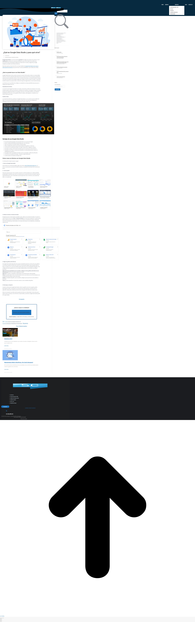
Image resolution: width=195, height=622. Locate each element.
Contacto (5, 406)
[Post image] (58, 51)
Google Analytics (8, 57)
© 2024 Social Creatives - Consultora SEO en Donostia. (11, 416)
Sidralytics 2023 (8, 338)
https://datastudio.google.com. (31, 165)
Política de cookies (24, 418)
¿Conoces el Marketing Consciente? (62, 67)
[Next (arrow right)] (1, 620)
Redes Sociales (59, 42)
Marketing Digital (15, 57)
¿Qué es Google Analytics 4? (61, 76)
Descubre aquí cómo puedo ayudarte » (21, 312)
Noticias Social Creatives (60, 40)
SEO (57, 43)
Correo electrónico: (57, 84)
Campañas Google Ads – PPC (61, 32)
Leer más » (6, 345)
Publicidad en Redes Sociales (61, 41)
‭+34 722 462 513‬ (9, 413)
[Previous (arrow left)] (0, 620)
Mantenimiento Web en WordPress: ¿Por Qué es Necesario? (18, 362)
